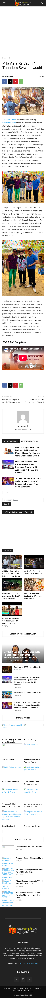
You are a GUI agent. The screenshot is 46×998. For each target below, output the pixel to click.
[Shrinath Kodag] (34, 731)
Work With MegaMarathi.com (23, 991)
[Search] (42, 3)
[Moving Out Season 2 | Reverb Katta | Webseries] (34, 562)
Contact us (37, 988)
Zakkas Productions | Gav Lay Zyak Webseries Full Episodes (33, 596)
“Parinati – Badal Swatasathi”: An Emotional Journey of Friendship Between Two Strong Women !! (27, 705)
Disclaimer (7, 988)
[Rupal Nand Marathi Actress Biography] (34, 773)
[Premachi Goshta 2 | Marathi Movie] (7, 695)
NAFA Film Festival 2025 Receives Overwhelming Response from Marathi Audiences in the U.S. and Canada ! (26, 467)
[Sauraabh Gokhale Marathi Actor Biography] (12, 795)
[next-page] (7, 492)
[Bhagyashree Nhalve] (34, 817)
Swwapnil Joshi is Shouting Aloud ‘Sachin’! (34, 401)
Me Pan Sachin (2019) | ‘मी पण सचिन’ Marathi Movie (12, 401)
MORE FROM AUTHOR (29, 441)
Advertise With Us (25, 988)
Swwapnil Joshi (9, 123)
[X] (10, 81)
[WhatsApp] (21, 81)
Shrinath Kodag (30, 740)
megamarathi (8, 76)
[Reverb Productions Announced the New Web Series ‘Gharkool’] (12, 584)
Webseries (8, 550)
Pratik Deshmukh (8, 826)
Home (4, 58)
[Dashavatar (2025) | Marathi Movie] (7, 669)
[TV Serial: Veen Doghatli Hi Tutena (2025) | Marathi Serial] (8, 875)
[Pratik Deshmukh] (12, 817)
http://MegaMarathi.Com (23, 429)
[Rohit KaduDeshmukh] (12, 773)
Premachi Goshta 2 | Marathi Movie (27, 692)
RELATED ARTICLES (11, 441)
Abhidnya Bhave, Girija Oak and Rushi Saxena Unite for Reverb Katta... (11, 573)
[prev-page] (3, 492)
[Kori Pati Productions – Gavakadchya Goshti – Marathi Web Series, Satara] (12, 609)
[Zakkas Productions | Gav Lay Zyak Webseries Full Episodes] (34, 584)
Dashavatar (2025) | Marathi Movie (27, 667)
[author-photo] (23, 423)
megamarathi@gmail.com (28, 963)
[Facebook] (4, 81)
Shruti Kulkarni (8, 759)
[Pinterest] (15, 81)
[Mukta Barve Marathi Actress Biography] (34, 750)
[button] (4, 3)
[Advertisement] (23, 31)
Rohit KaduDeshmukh (10, 782)
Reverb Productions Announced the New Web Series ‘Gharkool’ (11, 596)
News (10, 58)
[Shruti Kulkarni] (12, 750)
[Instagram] (23, 979)
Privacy (15, 988)
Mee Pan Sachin (9, 119)
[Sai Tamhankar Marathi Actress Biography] (34, 795)
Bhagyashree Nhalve (32, 826)
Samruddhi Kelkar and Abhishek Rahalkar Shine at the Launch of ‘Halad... (28, 895)
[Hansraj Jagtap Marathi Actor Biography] (12, 731)
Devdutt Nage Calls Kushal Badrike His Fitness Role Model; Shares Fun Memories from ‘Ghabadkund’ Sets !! (22, 655)
